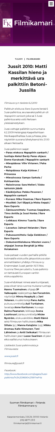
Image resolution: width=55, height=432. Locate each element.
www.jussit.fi (11, 356)
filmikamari (33, 59)
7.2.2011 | (27, 59)
